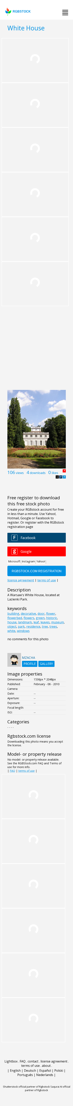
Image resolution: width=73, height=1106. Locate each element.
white (11, 631)
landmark (25, 622)
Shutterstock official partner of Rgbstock (26, 1086)
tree (45, 626)
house (12, 622)
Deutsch (30, 1070)
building (13, 613)
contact (33, 1061)
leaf (36, 622)
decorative (28, 613)
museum (57, 622)
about (46, 1065)
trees (53, 626)
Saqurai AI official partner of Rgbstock (47, 1088)
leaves (45, 622)
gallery (46, 664)
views (20, 473)
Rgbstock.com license (29, 736)
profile (30, 664)
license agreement (53, 1061)
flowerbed (14, 618)
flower (50, 613)
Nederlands (44, 1075)
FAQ (12, 771)
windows (23, 631)
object (11, 626)
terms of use (26, 771)
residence (33, 626)
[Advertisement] (36, 349)
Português (25, 1075)
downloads (38, 473)
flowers (29, 618)
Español (45, 1070)
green (40, 618)
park (21, 626)
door (41, 613)
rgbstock (22, 11)
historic (51, 618)
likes (55, 473)
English (15, 1070)
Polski (58, 1070)
